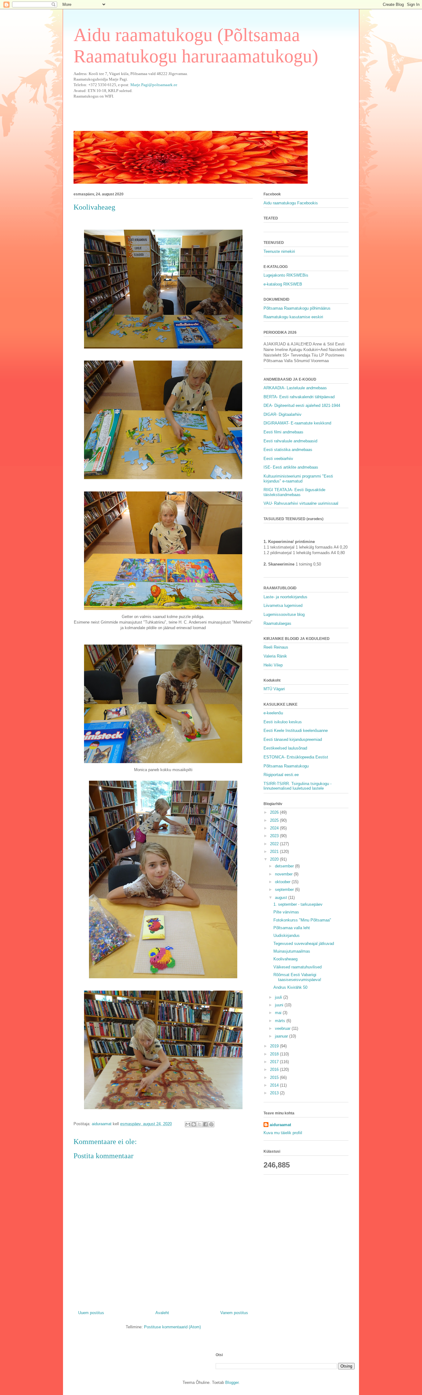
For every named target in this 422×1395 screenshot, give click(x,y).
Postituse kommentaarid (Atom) (172, 1327)
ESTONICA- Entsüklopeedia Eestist (296, 757)
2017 (275, 1061)
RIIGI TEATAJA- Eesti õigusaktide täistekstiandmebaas (294, 492)
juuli (279, 997)
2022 (275, 844)
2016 (275, 1069)
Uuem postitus (91, 1312)
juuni (280, 1005)
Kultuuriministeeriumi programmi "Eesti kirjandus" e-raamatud (298, 478)
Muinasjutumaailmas (291, 951)
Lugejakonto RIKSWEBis (286, 275)
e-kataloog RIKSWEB (283, 284)
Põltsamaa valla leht (291, 927)
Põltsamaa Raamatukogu (286, 766)
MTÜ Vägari (274, 689)
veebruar (283, 1028)
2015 (275, 1077)
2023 (275, 835)
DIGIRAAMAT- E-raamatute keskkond (297, 423)
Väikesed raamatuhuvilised (297, 967)
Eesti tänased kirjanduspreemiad (293, 739)
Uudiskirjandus (286, 935)
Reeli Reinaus (276, 647)
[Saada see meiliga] (188, 1124)
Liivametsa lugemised (283, 605)
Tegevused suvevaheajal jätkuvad (303, 943)
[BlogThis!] (194, 1124)
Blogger (231, 1382)
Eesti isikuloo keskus (283, 722)
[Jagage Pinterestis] (211, 1124)
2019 (275, 1046)
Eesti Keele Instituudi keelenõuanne (296, 730)
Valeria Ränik (275, 656)
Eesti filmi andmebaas (283, 432)
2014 (275, 1085)
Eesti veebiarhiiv (278, 458)
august (281, 897)
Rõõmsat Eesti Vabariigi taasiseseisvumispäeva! (297, 977)
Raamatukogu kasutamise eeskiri (293, 317)
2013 (275, 1093)
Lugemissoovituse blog (284, 614)
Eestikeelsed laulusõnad (285, 748)
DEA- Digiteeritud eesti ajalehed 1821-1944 (302, 405)
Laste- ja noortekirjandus (285, 597)
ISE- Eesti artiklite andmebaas (291, 467)
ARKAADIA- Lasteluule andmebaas (295, 388)
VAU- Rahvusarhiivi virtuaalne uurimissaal (301, 503)
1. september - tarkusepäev (298, 904)
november (284, 874)
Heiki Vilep (273, 665)
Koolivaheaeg (285, 959)
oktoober (283, 881)
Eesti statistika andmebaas (288, 449)
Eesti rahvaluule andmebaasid (290, 441)
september (285, 889)
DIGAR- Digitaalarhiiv (283, 414)
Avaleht (162, 1312)
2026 (275, 812)
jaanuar (282, 1036)
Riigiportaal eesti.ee (281, 774)
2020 (275, 859)
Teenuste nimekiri (279, 251)
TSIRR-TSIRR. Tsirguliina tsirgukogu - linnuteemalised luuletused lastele (297, 786)
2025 (275, 820)
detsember (285, 866)
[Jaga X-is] (199, 1124)
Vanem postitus (234, 1312)
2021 (275, 851)
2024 (275, 828)
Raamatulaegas (277, 623)
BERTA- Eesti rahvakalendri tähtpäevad (299, 397)
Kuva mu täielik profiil (283, 1132)
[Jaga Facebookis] (205, 1124)
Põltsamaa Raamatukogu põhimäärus (297, 308)
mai (279, 1012)
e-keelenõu (273, 713)
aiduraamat (280, 1124)
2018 (275, 1054)
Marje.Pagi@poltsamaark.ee (153, 84)
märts (280, 1020)
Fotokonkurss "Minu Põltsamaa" (302, 920)
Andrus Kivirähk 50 (290, 987)
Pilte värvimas (286, 912)
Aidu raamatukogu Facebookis (291, 203)
